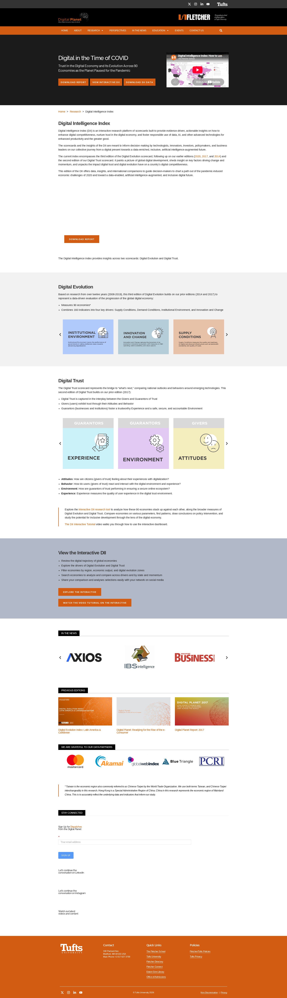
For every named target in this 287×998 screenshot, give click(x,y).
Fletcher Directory (154, 961)
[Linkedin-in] (201, 4)
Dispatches (76, 826)
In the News (139, 30)
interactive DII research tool (94, 509)
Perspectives (117, 30)
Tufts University (153, 956)
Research (94, 30)
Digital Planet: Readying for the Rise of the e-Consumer (141, 731)
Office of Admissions (156, 977)
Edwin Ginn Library (155, 972)
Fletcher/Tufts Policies (200, 951)
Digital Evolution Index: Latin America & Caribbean (79, 731)
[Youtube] (208, 4)
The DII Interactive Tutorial (80, 524)
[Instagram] (195, 4)
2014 (217, 156)
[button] (73, 82)
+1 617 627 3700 (122, 957)
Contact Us (197, 30)
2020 (198, 156)
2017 (205, 156)
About (78, 30)
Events (179, 30)
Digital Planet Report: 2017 (189, 729)
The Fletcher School (155, 951)
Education (158, 30)
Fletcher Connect (154, 967)
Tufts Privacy (196, 956)
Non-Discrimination (209, 992)
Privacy (224, 992)
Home (64, 30)
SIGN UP (65, 855)
